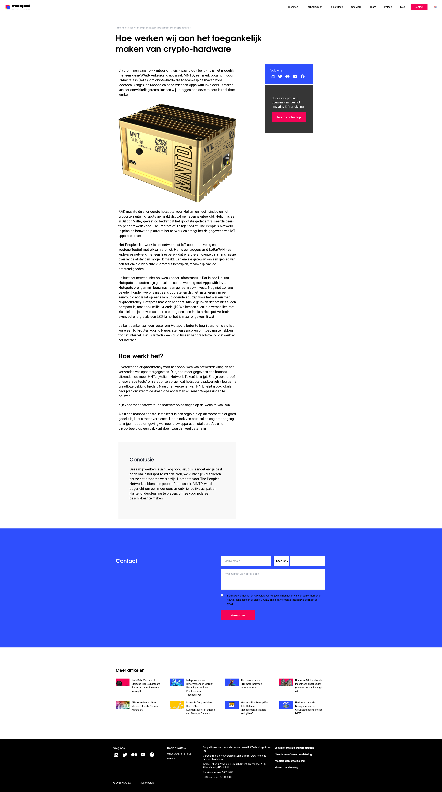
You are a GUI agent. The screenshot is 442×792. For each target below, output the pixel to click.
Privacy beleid (146, 782)
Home (118, 28)
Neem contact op (289, 117)
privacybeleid (258, 595)
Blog (125, 28)
